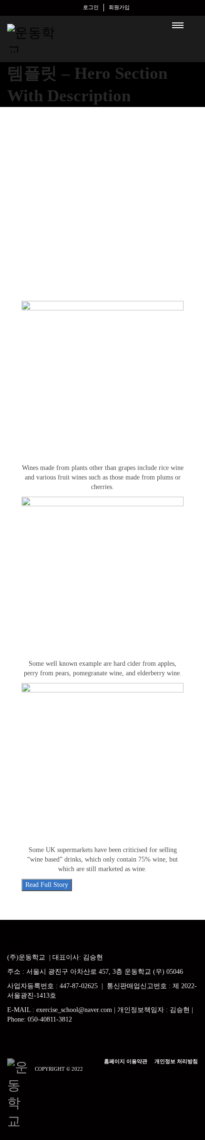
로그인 (91, 7)
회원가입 (119, 7)
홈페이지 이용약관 (125, 1061)
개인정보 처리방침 (176, 1061)
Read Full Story (46, 884)
